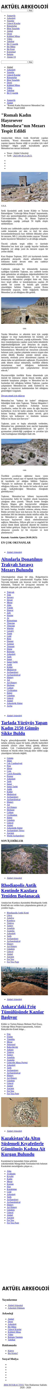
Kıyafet (10, 1176)
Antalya (10, 918)
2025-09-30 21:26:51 (22, 156)
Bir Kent (11, 49)
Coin (9, 771)
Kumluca (11, 920)
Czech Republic (14, 773)
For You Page (13, 962)
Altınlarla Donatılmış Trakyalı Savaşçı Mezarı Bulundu (21, 564)
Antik (9, 664)
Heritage (10, 685)
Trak (9, 594)
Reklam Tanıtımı (15, 1337)
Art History (12, 682)
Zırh (9, 613)
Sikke (9, 760)
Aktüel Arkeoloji (14, 552)
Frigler (10, 1036)
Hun (9, 1186)
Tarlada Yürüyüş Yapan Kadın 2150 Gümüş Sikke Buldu (24, 728)
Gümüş (10, 758)
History (10, 677)
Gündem (11, 695)
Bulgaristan (12, 620)
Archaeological (13, 675)
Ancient (10, 833)
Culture (10, 688)
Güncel (10, 698)
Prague (10, 776)
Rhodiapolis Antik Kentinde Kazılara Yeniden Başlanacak (20, 890)
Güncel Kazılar (13, 23)
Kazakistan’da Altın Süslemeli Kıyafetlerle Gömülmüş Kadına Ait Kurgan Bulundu (23, 1146)
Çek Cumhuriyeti (14, 763)
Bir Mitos (11, 46)
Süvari (10, 600)
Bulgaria (10, 651)
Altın (9, 605)
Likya (9, 915)
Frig (8, 1034)
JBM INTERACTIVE (14, 1385)
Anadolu (11, 928)
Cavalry (10, 631)
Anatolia (10, 931)
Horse (9, 649)
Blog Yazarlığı (13, 28)
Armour (10, 644)
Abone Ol (11, 57)
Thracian (11, 623)
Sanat (9, 659)
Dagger (10, 641)
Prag (9, 766)
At (8, 618)
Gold (9, 636)
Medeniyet (11, 669)
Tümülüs (11, 1039)
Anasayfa (11, 15)
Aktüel (10, 31)
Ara (30, 10)
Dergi (9, 33)
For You (10, 959)
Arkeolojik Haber (15, 703)
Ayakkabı (11, 1173)
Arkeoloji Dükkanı (16, 1308)
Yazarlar (10, 21)
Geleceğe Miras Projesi (17, 1062)
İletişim (10, 54)
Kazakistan (12, 1189)
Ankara (10, 1049)
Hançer (10, 610)
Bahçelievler (12, 1047)
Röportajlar (12, 26)
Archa (9, 706)
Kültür (10, 667)
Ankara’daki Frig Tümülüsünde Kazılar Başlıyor (22, 1012)
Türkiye (10, 923)
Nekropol (11, 1044)
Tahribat (10, 41)
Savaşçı (10, 597)
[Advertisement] (25, 1252)
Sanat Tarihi (12, 662)
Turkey (10, 925)
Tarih (9, 657)
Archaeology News (15, 830)
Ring (9, 638)
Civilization (12, 690)
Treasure (10, 646)
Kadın (9, 1179)
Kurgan (10, 1184)
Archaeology (12, 672)
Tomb (9, 633)
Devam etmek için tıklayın (13, 395)
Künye (11, 1351)
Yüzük (10, 607)
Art (8, 680)
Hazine (10, 615)
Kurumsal (11, 52)
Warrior (10, 628)
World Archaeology (15, 835)
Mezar (9, 602)
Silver (9, 768)
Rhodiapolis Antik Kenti (18, 913)
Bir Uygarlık (12, 44)
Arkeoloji (11, 18)
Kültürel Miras (13, 36)
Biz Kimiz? (13, 1353)
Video (9, 39)
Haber (9, 693)
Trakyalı (10, 592)
